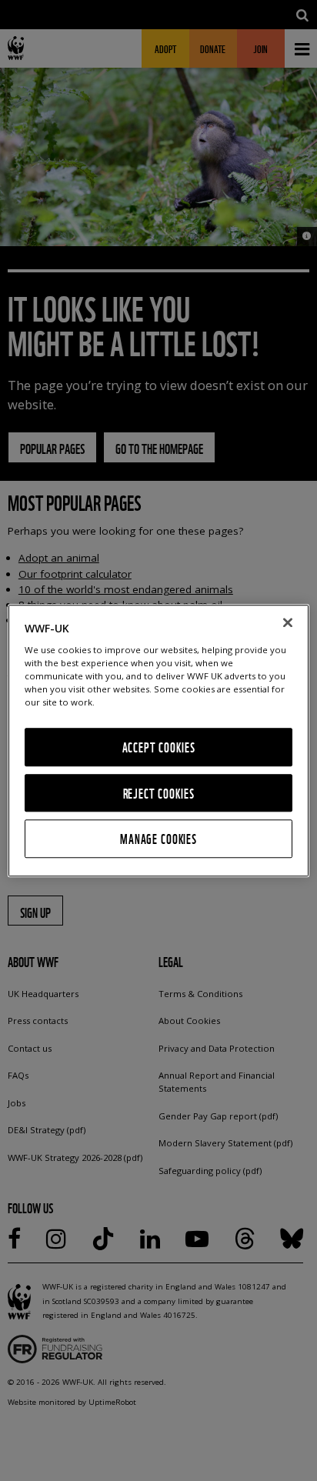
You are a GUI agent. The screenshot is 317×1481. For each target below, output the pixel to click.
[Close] (288, 622)
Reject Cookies (159, 793)
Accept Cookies (158, 747)
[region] (158, 740)
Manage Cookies (158, 839)
